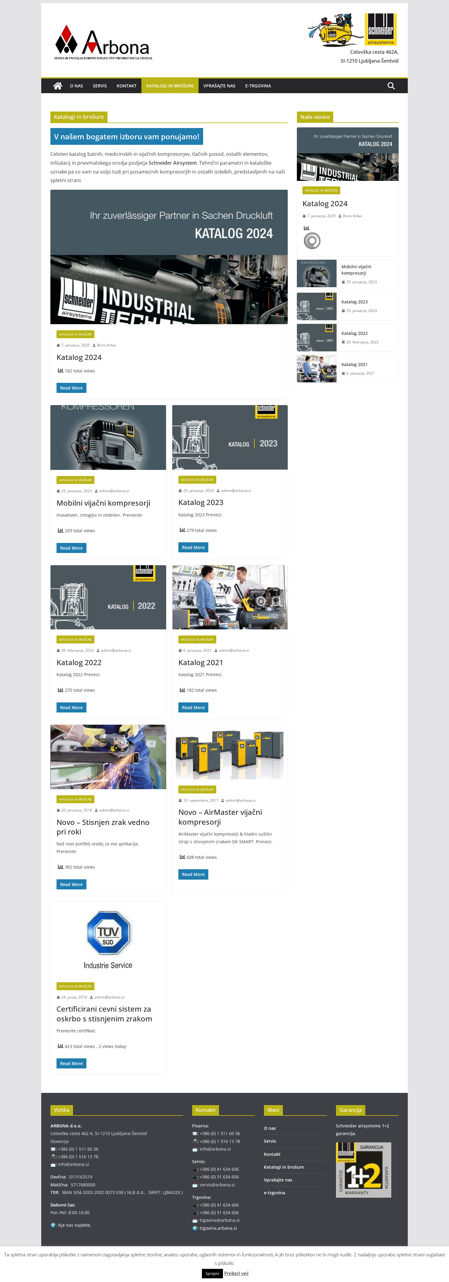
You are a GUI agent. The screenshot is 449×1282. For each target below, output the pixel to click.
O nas (76, 86)
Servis (100, 86)
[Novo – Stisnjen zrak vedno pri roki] (108, 757)
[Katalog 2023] (230, 437)
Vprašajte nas (219, 86)
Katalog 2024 (79, 357)
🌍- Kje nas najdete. (70, 1225)
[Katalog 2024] (169, 257)
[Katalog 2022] (108, 597)
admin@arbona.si (114, 490)
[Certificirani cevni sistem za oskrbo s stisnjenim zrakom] (108, 939)
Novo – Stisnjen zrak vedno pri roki (103, 827)
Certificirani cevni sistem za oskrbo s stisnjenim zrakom (104, 1013)
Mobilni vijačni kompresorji (103, 503)
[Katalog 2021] (230, 597)
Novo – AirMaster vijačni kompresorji (220, 816)
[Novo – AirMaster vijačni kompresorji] (230, 752)
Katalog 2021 (201, 662)
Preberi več (236, 1273)
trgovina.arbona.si (218, 1228)
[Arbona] (57, 86)
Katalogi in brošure (170, 86)
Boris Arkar (106, 345)
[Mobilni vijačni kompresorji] (108, 437)
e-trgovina (258, 86)
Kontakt (127, 86)
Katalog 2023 (201, 502)
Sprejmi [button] (212, 1273)
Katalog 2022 (79, 662)
